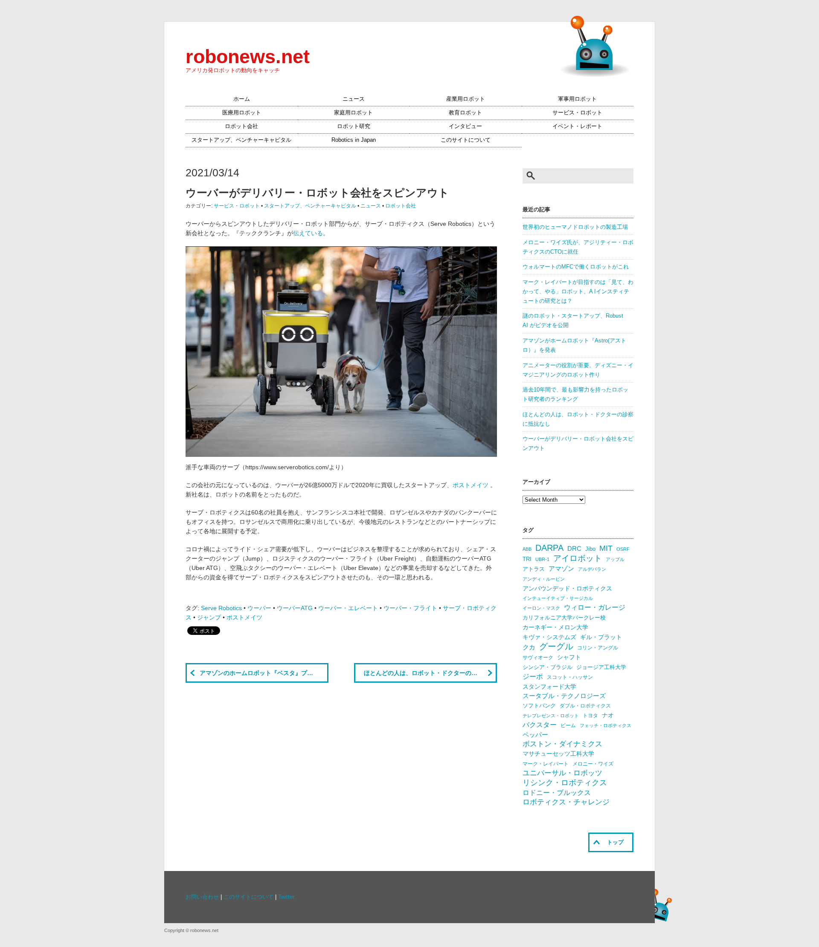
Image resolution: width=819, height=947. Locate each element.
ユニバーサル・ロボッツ (562, 773)
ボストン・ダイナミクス (562, 744)
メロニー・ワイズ (592, 764)
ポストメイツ (471, 485)
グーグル (556, 646)
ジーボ (533, 676)
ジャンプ (209, 617)
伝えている (308, 233)
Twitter (286, 897)
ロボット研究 (353, 126)
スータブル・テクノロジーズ (564, 696)
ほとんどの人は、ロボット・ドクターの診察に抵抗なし (430, 672)
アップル (615, 559)
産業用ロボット (465, 99)
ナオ (608, 715)
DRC (574, 548)
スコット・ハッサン (570, 677)
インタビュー (465, 126)
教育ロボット (465, 113)
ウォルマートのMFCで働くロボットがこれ (576, 267)
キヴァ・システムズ (549, 637)
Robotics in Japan (353, 140)
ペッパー (535, 734)
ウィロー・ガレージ (594, 607)
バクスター (540, 724)
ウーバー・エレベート (348, 608)
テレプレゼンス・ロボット (551, 715)
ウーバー (259, 608)
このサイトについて (466, 140)
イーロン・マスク (541, 608)
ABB (527, 549)
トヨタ (590, 716)
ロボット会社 (241, 126)
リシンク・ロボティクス (565, 782)
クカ (529, 647)
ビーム (568, 725)
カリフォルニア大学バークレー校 (564, 617)
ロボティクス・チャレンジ (566, 802)
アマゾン (561, 568)
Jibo (590, 549)
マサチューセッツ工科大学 (558, 754)
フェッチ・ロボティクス (605, 725)
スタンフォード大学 (549, 686)
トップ (615, 842)
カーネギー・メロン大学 (555, 627)
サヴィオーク (538, 658)
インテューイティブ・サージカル (558, 598)
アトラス (534, 569)
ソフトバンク (539, 705)
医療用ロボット (241, 113)
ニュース (354, 99)
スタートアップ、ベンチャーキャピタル (241, 140)
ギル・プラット (601, 637)
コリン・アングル (597, 648)
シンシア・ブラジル (547, 667)
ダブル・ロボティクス (585, 706)
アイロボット (577, 558)
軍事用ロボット (577, 99)
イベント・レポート (577, 126)
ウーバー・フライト (410, 608)
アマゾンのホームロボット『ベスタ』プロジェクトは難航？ (264, 672)
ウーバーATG (295, 608)
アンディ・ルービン (544, 579)
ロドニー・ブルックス (557, 792)
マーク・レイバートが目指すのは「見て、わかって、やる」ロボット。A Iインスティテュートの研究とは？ (578, 291)
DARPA (549, 547)
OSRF (623, 549)
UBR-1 (542, 559)
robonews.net (248, 56)
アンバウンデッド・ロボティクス (567, 588)
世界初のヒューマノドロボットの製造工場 (575, 227)
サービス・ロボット (577, 113)
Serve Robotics (221, 608)
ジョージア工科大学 (601, 667)
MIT (606, 548)
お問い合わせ (202, 897)
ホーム (241, 99)
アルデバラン (592, 569)
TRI (527, 559)
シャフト (569, 657)
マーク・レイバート (546, 764)
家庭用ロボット (353, 113)
